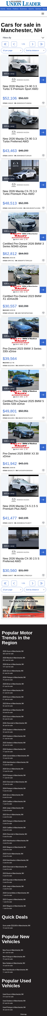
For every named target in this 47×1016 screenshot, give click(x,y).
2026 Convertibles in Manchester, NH (16, 757)
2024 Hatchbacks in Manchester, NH (15, 861)
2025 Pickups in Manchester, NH (14, 822)
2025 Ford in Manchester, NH (13, 855)
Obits (45, 9)
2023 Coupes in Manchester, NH (14, 901)
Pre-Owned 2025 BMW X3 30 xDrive (21, 455)
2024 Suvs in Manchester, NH (13, 698)
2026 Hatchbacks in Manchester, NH (15, 763)
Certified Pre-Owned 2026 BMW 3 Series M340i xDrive (23, 245)
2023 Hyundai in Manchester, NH (14, 881)
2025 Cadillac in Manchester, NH (14, 829)
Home (3, 9)
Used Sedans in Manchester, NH (14, 1002)
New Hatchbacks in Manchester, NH (15, 971)
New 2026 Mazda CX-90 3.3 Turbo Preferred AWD (20, 140)
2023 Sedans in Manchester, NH (14, 737)
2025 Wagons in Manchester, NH (14, 848)
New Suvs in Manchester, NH (13, 951)
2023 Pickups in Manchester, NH (14, 776)
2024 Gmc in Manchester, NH (13, 770)
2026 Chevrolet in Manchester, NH (15, 724)
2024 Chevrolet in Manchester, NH (15, 868)
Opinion (38, 9)
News (9, 9)
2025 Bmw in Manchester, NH (13, 685)
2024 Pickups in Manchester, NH (14, 790)
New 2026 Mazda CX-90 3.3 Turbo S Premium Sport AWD (20, 87)
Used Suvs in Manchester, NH (13, 995)
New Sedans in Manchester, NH (14, 964)
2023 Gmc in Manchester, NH (13, 816)
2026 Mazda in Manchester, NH (14, 659)
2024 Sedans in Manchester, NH (14, 750)
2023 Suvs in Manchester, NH (13, 718)
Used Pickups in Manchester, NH (14, 1008)
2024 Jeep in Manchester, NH (13, 809)
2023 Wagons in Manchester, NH (14, 907)
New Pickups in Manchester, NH (14, 958)
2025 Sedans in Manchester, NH (14, 744)
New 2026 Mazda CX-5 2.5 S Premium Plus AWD (20, 507)
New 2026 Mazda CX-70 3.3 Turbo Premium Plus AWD (20, 192)
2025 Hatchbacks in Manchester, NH (15, 842)
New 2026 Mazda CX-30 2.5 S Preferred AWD (21, 560)
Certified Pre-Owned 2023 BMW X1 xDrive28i (22, 297)
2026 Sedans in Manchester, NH (14, 731)
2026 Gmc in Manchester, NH (13, 672)
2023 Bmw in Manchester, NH (13, 705)
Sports (31, 9)
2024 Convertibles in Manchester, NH (16, 894)
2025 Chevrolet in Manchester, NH (15, 835)
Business (23, 9)
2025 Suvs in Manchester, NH (13, 692)
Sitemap (23, 1014)
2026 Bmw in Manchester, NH (13, 665)
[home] (23, 3)
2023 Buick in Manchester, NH (13, 874)
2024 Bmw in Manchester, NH (13, 711)
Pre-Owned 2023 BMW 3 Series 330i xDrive (22, 350)
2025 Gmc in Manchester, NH (13, 796)
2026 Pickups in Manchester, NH (14, 678)
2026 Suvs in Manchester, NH (13, 652)
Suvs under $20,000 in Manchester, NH (16, 927)
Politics (15, 9)
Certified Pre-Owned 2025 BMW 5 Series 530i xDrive (23, 402)
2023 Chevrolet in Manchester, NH (15, 783)
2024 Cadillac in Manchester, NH (14, 803)
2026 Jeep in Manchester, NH (13, 887)
